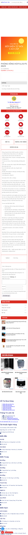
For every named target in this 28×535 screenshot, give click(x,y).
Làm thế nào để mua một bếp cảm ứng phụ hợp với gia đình (15, 334)
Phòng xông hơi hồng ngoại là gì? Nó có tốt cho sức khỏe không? (16, 340)
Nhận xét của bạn (6, 278)
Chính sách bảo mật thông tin (9, 406)
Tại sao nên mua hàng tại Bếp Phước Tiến (14, 110)
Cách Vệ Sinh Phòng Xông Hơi (13, 328)
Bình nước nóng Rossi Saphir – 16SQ (21, 392)
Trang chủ (3, 7)
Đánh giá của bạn (6, 276)
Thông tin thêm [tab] (20, 142)
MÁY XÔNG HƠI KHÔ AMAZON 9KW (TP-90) (21, 373)
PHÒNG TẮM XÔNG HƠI (13, 7)
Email (3, 288)
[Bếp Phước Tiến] (5, 2)
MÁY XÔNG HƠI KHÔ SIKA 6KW (7, 391)
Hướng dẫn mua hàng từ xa (8, 404)
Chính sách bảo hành (7, 407)
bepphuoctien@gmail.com (12, 418)
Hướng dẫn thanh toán (7, 405)
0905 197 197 (10, 417)
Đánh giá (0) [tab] (14, 147)
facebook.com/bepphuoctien (13, 419)
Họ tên (4, 286)
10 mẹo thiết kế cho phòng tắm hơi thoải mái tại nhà (15, 346)
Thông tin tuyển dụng (7, 408)
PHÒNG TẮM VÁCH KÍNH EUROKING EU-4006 (7, 373)
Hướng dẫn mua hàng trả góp (9, 409)
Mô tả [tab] (7, 142)
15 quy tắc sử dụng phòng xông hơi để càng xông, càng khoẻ (16, 322)
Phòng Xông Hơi (23, 7)
